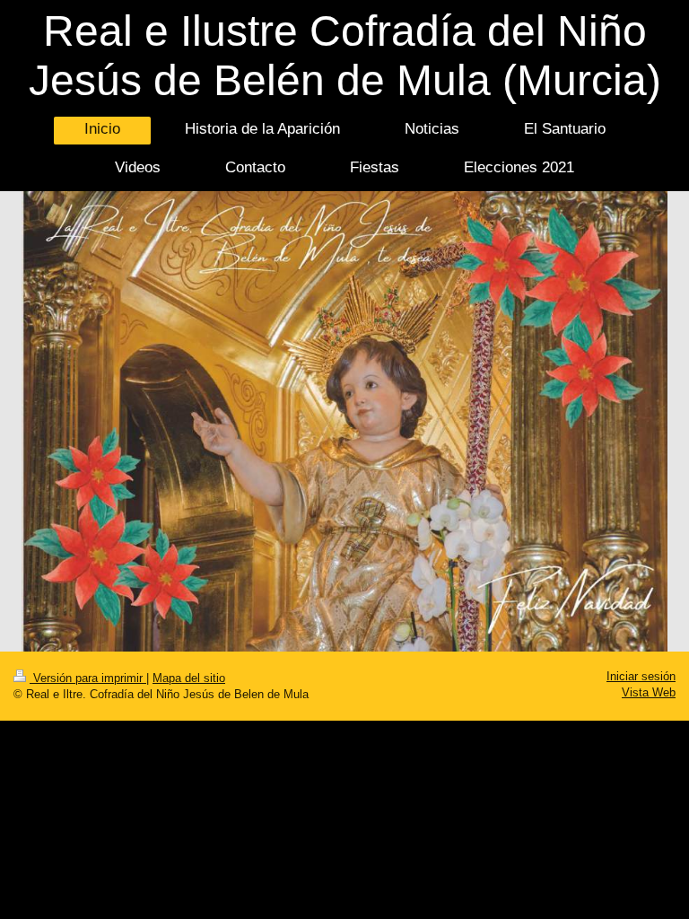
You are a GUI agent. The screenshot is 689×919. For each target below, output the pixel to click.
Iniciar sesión (641, 676)
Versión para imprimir (88, 678)
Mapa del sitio (189, 678)
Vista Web (649, 693)
